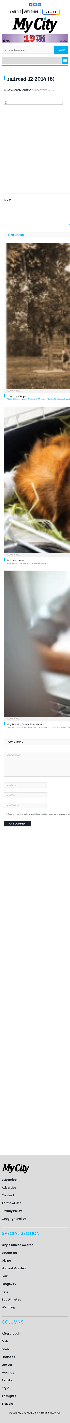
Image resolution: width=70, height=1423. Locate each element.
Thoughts (9, 1396)
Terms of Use (11, 1203)
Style (5, 1388)
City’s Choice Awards (17, 1245)
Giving (6, 1261)
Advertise (9, 1187)
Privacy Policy (12, 1211)
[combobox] (27, 50)
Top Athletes (11, 1299)
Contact (8, 1195)
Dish (5, 1341)
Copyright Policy (14, 1219)
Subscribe (9, 1180)
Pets (5, 1292)
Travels (7, 1404)
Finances (8, 1357)
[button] (65, 60)
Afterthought (12, 1334)
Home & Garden (14, 1268)
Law (4, 1276)
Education (9, 1253)
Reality (7, 1380)
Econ (5, 1349)
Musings (8, 1372)
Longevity (9, 1284)
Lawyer (7, 1365)
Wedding (8, 1307)
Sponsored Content (19, 90)
